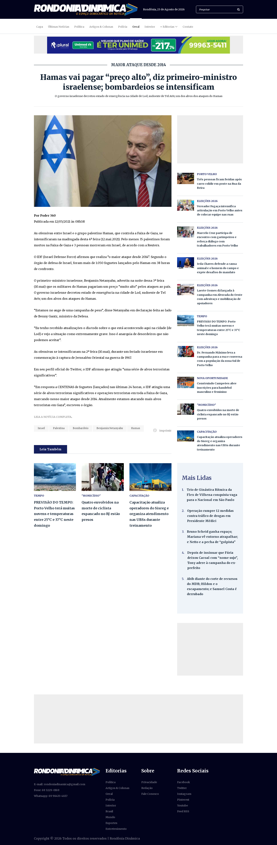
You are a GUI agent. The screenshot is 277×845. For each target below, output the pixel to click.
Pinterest (183, 799)
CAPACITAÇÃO (139, 495)
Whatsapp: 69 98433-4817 (50, 796)
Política (79, 26)
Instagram (184, 794)
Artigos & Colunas (101, 26)
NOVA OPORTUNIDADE (212, 378)
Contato (188, 26)
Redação (147, 788)
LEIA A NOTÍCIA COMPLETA (52, 417)
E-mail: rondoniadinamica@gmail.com (59, 784)
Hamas (135, 428)
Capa (39, 26)
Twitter (182, 788)
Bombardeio (80, 428)
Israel (41, 428)
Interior (150, 26)
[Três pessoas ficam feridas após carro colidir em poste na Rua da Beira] (185, 178)
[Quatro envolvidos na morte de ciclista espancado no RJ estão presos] (103, 477)
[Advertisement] (210, 649)
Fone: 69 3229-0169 (46, 790)
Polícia (122, 26)
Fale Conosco (150, 794)
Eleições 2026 (207, 201)
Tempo (39, 495)
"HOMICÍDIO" (91, 495)
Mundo (110, 817)
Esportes (111, 823)
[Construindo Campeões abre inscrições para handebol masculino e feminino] (185, 382)
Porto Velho (207, 174)
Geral (135, 26)
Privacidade (149, 782)
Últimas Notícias (58, 26)
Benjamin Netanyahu (109, 428)
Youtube (182, 805)
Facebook (183, 782)
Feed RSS (183, 811)
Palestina (59, 428)
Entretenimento (116, 829)
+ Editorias (167, 26)
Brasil (109, 811)
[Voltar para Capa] (86, 9)
